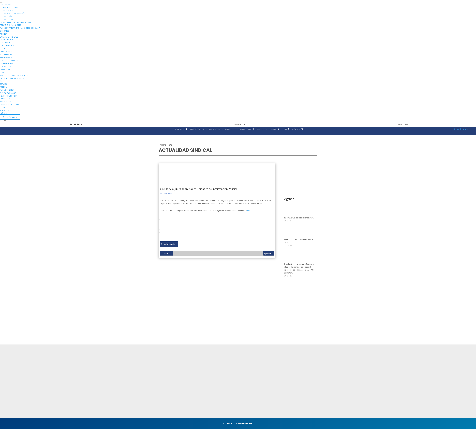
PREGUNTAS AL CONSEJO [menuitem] (10, 25)
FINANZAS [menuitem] (4, 72)
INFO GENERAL (178, 129)
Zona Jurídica (263, 371)
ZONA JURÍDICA (197, 129)
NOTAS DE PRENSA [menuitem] (8, 93)
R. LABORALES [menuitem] (6, 54)
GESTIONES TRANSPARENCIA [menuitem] (12, 78)
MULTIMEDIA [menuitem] (5, 101)
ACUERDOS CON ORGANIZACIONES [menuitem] (14, 75)
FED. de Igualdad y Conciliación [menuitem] (12, 13)
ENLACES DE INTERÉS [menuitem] (9, 37)
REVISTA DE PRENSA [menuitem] (8, 96)
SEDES (284, 129)
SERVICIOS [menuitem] (4, 84)
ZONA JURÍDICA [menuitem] (6, 40)
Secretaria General (302, 362)
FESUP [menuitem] (2, 48)
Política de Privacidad (233, 362)
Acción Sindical (300, 367)
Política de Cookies (232, 372)
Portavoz (297, 372)
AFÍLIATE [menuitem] (3, 113)
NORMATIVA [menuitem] (5, 69)
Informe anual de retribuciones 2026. (299, 218)
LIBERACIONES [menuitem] (6, 66)
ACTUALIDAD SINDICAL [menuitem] (9, 7)
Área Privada (10, 117)
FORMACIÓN (212, 129)
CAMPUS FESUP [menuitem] (6, 51)
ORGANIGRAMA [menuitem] (6, 63)
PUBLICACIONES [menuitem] (7, 90)
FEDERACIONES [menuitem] (6, 10)
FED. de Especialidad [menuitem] (8, 19)
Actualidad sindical (265, 366)
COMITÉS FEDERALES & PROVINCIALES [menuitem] (16, 22)
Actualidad (196, 362)
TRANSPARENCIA (245, 129)
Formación (196, 367)
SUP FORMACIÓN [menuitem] (7, 45)
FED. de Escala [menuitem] (6, 16)
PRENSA (273, 129)
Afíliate (296, 129)
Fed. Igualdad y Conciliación (269, 388)
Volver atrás (169, 244)
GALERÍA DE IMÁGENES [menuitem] (9, 104)
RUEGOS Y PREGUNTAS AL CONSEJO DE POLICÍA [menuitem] (20, 28)
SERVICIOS (262, 129)
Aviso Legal (229, 367)
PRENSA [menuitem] (3, 87)
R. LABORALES (229, 129)
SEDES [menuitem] (2, 107)
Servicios (195, 372)
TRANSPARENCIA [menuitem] (7, 57)
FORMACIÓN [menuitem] (5, 43)
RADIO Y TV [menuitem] (5, 99)
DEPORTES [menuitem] (4, 31)
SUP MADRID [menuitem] (5, 110)
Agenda (195, 377)
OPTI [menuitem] (2, 81)
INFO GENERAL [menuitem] (6, 4)
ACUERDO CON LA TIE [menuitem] (9, 60)
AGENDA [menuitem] (3, 34)
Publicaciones (263, 376)
